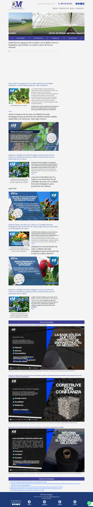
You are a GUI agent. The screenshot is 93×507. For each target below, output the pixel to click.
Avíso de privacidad (46, 498)
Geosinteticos (38, 38)
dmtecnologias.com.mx (54, 496)
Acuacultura (72, 38)
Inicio (55, 8)
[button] (89, 503)
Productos (64, 8)
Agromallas (55, 38)
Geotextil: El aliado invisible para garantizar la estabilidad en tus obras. (28, 325)
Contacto (79, 8)
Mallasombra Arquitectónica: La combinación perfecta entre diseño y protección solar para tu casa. (36, 488)
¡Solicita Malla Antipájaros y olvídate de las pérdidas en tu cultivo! (27, 490)
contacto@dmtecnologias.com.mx (46, 3)
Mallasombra (21, 38)
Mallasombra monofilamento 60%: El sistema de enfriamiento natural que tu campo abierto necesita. (36, 427)
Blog (72, 8)
